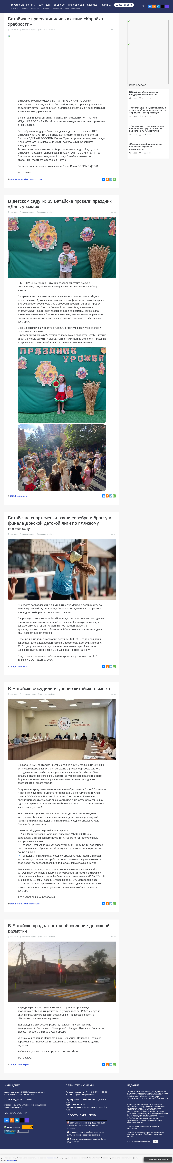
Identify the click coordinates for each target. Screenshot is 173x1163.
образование (34, 904)
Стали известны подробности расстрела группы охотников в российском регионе (85, 1133)
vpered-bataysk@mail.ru (85, 1094)
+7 (86, 1092)
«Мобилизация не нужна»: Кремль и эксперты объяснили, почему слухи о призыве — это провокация (147, 110)
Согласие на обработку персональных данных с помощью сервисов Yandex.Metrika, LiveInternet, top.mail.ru (145, 1134)
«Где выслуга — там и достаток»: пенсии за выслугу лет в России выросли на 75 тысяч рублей (146, 128)
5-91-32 (104, 1092)
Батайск (24, 179)
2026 (12, 496)
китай (25, 904)
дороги (26, 1065)
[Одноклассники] (107, 179)
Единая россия (35, 179)
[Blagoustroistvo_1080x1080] (148, 63)
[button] (143, 6)
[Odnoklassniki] (154, 6)
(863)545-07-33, (94, 1092)
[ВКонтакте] (103, 179)
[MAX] (167, 6)
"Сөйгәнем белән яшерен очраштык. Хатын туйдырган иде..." (86, 1140)
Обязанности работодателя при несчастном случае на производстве (145, 146)
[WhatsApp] (114, 179)
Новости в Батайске (47, 30)
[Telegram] (158, 6)
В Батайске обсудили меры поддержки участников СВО (143, 93)
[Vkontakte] (150, 6)
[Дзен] (162, 6)
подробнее (51, 1158)
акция (17, 179)
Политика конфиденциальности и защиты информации (143, 1127)
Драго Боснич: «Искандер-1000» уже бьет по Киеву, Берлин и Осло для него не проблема (86, 1125)
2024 (12, 179)
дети (25, 496)
